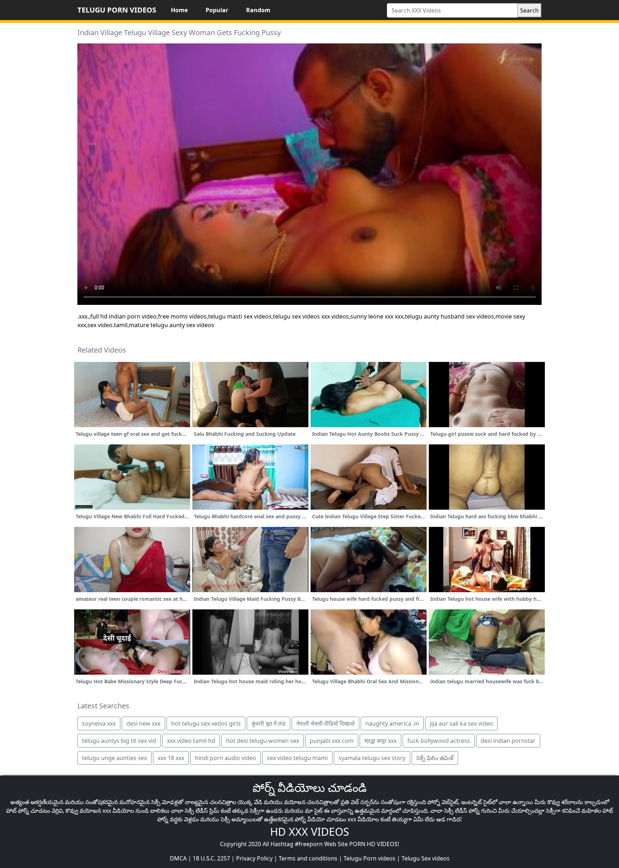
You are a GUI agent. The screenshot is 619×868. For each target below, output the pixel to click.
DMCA (178, 858)
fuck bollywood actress (438, 741)
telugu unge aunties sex (114, 758)
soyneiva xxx (99, 723)
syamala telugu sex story (372, 758)
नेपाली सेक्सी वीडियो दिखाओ (325, 723)
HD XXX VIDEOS (309, 831)
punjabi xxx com (332, 741)
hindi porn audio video (225, 758)
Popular (217, 10)
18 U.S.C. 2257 (211, 858)
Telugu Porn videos (369, 858)
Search (529, 10)
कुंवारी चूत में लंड (268, 723)
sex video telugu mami (297, 758)
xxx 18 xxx (171, 758)
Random (258, 10)
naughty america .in (392, 723)
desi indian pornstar (508, 741)
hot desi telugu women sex (262, 741)
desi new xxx (143, 723)
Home (179, 10)
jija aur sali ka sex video (461, 723)
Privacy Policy (254, 858)
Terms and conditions (308, 858)
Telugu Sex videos (426, 858)
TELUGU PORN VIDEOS (116, 10)
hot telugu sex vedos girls (206, 723)
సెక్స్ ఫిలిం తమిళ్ (435, 758)
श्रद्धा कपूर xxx (380, 741)
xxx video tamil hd (191, 741)
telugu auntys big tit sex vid (119, 741)
